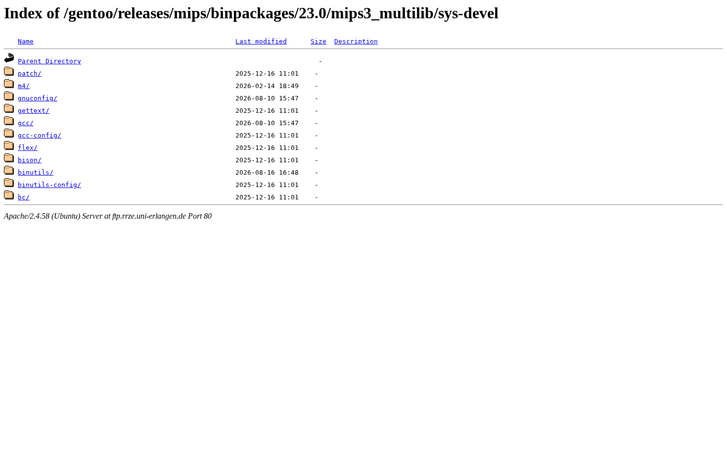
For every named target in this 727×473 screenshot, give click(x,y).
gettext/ (33, 110)
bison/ (30, 160)
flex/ (28, 147)
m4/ (24, 86)
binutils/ (35, 172)
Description (356, 41)
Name (26, 41)
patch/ (30, 73)
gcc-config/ (39, 135)
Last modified (261, 41)
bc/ (24, 197)
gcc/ (26, 123)
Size (318, 41)
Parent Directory (49, 61)
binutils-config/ (49, 185)
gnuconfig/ (37, 98)
